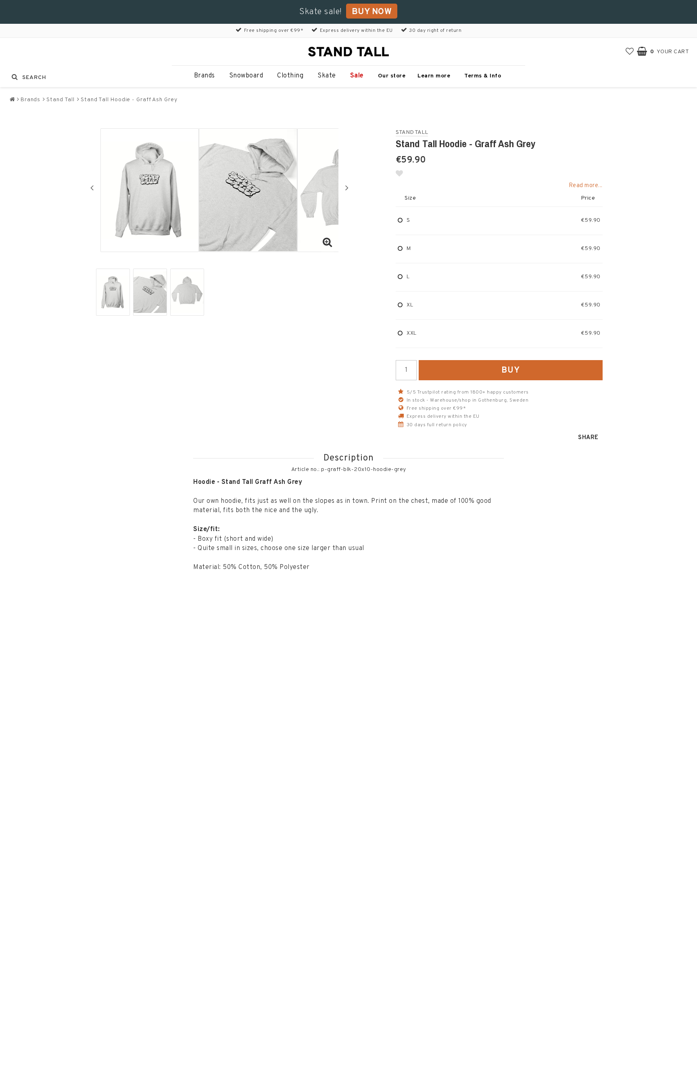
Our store (392, 76)
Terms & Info (482, 76)
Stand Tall (60, 99)
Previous (92, 187)
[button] (630, 52)
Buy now (372, 11)
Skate (326, 76)
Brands (204, 76)
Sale (357, 76)
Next (346, 187)
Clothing (290, 76)
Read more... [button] (586, 186)
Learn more (433, 76)
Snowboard (246, 76)
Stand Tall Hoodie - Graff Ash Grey (129, 99)
